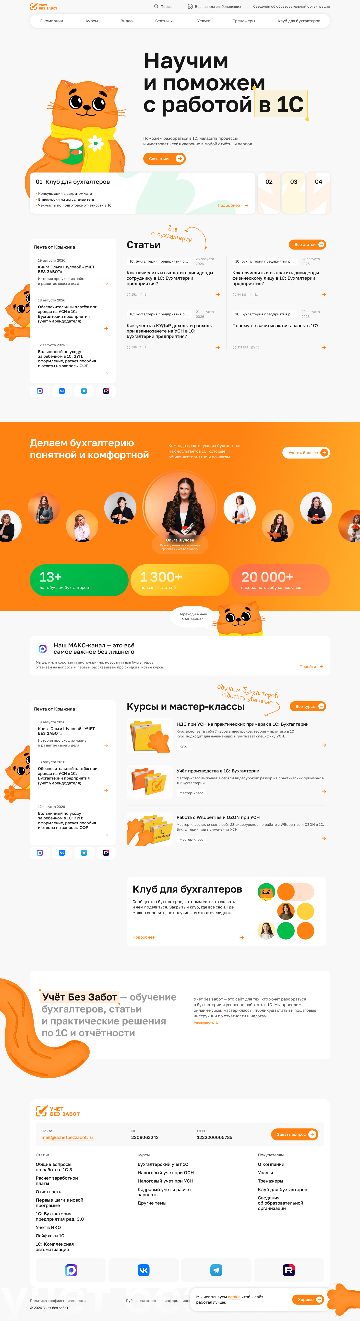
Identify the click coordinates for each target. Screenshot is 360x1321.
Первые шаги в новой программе (59, 1202)
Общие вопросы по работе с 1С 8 (54, 1167)
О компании (271, 1164)
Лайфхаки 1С (50, 1235)
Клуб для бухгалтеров (282, 1189)
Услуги (265, 1172)
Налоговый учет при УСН (165, 1180)
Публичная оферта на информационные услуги (167, 1300)
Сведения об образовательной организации (280, 1203)
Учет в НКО (48, 1227)
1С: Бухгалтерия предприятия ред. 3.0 (60, 1216)
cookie (234, 1296)
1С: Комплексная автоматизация (55, 1246)
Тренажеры (270, 1180)
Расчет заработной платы (57, 1180)
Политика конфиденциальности (58, 1300)
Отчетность (48, 1191)
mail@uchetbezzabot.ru (67, 1137)
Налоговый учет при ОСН (166, 1172)
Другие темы (152, 1203)
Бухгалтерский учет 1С (163, 1164)
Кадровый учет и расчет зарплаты (164, 1192)
